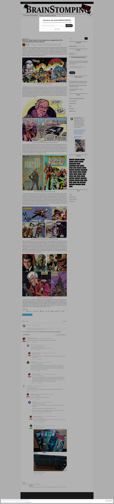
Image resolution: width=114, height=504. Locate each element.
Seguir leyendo (57, 29)
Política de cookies (28, 502)
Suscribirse (69, 25)
